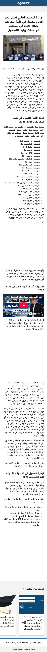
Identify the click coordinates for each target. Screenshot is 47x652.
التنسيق (25, 279)
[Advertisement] (23, 356)
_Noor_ (31, 68)
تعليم (29, 588)
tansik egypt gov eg (19, 482)
